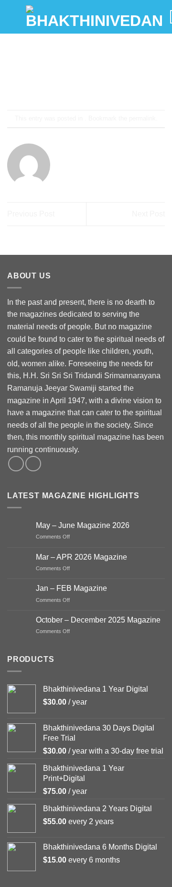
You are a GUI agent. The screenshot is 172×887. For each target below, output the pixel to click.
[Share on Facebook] (60, 84)
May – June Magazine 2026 (82, 525)
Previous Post (30, 214)
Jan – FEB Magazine (71, 588)
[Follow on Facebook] (16, 464)
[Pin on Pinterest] (112, 84)
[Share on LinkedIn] (129, 84)
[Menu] (13, 16)
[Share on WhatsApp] (43, 84)
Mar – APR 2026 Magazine (81, 557)
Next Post (148, 214)
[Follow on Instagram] (33, 464)
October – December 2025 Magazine (98, 620)
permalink (142, 118)
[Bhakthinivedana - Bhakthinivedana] (94, 16)
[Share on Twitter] (77, 84)
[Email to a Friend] (95, 84)
